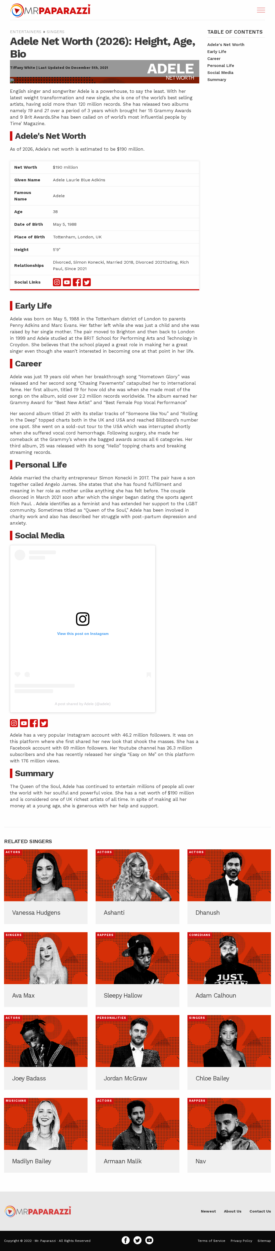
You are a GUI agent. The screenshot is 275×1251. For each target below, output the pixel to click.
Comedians (200, 935)
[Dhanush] (229, 886)
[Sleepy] (137, 969)
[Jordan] (137, 1052)
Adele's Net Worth (225, 45)
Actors (13, 852)
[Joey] (46, 1052)
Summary (216, 79)
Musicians (16, 1100)
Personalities (111, 1018)
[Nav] (229, 1135)
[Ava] (46, 969)
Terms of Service (211, 1241)
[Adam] (229, 969)
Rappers (105, 935)
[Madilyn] (46, 1135)
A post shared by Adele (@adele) (83, 704)
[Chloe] (229, 1052)
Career (213, 58)
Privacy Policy (241, 1241)
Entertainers (25, 31)
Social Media (220, 72)
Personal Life (220, 65)
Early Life (216, 52)
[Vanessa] (46, 886)
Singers (55, 31)
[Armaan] (137, 1135)
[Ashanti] (137, 886)
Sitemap (264, 1241)
